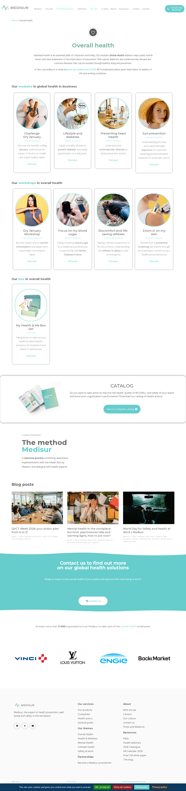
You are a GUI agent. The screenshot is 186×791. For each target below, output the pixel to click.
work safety (166, 539)
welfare (71, 543)
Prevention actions (65, 8)
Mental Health (105, 540)
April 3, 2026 (72, 540)
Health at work (50, 537)
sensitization (129, 542)
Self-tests (82, 8)
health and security (21, 539)
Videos (135, 539)
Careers (136, 8)
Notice (114, 8)
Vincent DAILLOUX (33, 537)
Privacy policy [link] (159, 787)
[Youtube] (32, 726)
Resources (124, 8)
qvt (89, 543)
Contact (146, 8)
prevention (81, 543)
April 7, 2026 (17, 537)
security (156, 539)
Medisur (38, 8)
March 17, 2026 (129, 537)
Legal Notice (16, 782)
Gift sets (94, 8)
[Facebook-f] (25, 726)
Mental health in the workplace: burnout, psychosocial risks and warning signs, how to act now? (89, 532)
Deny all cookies (122, 787)
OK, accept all (102, 787)
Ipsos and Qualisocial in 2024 (81, 69)
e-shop (105, 8)
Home (15, 20)
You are (49, 8)
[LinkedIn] (17, 726)
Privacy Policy (71, 782)
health (95, 543)
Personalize (142, 787)
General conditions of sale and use (133, 782)
